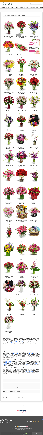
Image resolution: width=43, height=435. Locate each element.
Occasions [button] (11, 7)
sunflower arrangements (14, 342)
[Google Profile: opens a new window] (42, 419)
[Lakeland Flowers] (7, 4)
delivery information (29, 371)
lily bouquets (28, 364)
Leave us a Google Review (38, 421)
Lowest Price (19, 17)
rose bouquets (8, 361)
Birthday (4, 10)
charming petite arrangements (25, 344)
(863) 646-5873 (2, 421)
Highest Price (13, 17)
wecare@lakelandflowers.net (5, 422)
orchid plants (5, 363)
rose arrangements (31, 340)
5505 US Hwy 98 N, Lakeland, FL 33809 (6, 420)
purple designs (15, 353)
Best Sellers (8, 17)
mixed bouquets (24, 341)
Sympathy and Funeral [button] (24, 7)
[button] (40, 430)
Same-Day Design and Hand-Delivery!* (8, 0)
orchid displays (16, 341)
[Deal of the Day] (34, 46)
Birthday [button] (16, 7)
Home (1, 10)
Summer (7, 7)
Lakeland (6, 398)
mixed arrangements (8, 362)
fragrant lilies (8, 355)
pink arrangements (36, 352)
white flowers (31, 353)
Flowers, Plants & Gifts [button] (34, 7)
